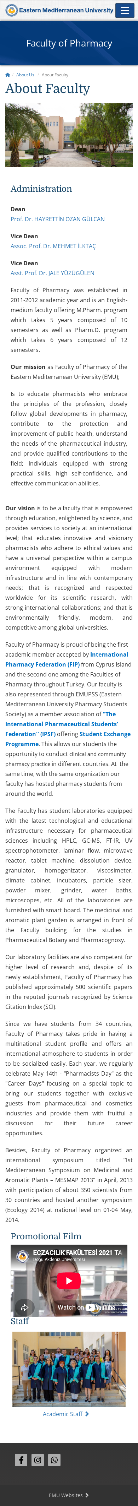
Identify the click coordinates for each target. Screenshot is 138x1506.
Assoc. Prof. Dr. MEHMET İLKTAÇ (53, 246)
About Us (25, 75)
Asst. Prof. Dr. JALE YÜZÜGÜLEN (52, 273)
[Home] (7, 75)
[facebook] (21, 1460)
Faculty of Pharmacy (69, 43)
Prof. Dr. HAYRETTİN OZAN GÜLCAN (58, 219)
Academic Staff (63, 1414)
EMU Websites (66, 1495)
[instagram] (37, 1460)
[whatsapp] (54, 1460)
